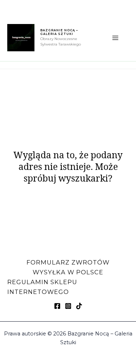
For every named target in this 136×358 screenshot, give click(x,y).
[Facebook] (57, 306)
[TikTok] (79, 306)
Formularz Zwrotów (68, 262)
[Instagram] (68, 306)
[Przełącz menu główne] (115, 38)
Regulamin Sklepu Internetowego (42, 286)
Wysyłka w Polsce (68, 272)
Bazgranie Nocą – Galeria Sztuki (59, 32)
